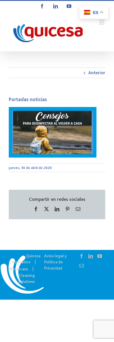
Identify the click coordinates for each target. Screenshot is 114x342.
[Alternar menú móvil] (102, 22)
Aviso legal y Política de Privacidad (55, 261)
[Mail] (81, 265)
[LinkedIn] (90, 256)
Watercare (18, 269)
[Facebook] (81, 256)
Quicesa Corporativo (24, 258)
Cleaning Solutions (26, 278)
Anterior (96, 72)
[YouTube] (99, 256)
